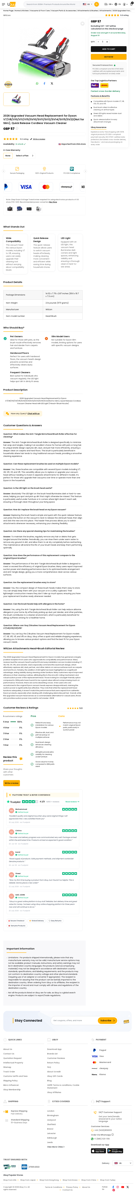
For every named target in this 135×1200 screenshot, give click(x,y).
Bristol (50, 1129)
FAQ (49, 1067)
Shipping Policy (10, 1080)
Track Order (9, 1071)
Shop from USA (9, 1180)
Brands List (52, 1053)
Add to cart (108, 49)
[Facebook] (113, 1187)
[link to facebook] (44, 83)
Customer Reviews (56, 1058)
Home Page (8, 10)
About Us (7, 1049)
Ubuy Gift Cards (55, 1076)
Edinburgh (52, 1138)
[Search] (96, 4)
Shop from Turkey (107, 1180)
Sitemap (7, 1067)
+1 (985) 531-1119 (102, 1138)
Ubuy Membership (12, 1089)
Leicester (51, 1133)
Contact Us (8, 1053)
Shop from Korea (70, 1180)
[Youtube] (123, 1187)
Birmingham (53, 1115)
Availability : (9, 144)
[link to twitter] (52, 83)
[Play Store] (115, 1151)
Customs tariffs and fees (15, 1076)
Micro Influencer (11, 1085)
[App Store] (99, 1151)
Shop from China (88, 1180)
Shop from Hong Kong (49, 1180)
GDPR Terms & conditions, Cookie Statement (63, 1086)
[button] (108, 4)
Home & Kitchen (22, 10)
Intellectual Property (13, 1062)
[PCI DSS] (9, 1167)
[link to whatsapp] (37, 83)
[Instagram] (117, 1187)
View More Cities (55, 1147)
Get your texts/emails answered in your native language (110, 1118)
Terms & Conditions (53, 1187)
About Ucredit (54, 1071)
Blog (49, 1080)
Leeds (50, 1142)
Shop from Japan (28, 1180)
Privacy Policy (72, 1187)
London (50, 1111)
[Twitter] (128, 1187)
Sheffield (51, 1124)
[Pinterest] (113, 1190)
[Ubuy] (12, 4)
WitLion (7, 15)
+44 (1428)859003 (103, 1130)
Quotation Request (12, 1058)
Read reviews (71, 801)
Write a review (11, 783)
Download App (54, 1049)
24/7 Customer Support (110, 1112)
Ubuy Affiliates (54, 1092)
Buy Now (53, 202)
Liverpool (51, 1120)
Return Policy (53, 1062)
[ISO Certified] (29, 1166)
